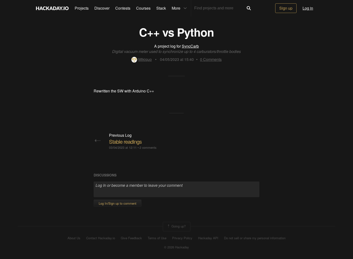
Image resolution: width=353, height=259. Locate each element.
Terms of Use (157, 238)
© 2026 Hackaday (176, 247)
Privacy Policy (182, 238)
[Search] (249, 8)
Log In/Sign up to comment (117, 203)
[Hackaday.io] (52, 8)
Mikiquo (145, 59)
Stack (161, 8)
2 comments (148, 147)
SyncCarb (190, 46)
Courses (143, 8)
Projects (82, 8)
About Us (73, 238)
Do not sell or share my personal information (255, 238)
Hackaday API (208, 238)
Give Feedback (131, 238)
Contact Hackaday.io (100, 238)
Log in (308, 8)
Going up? (178, 226)
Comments (211, 59)
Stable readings (125, 141)
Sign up (285, 8)
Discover (102, 8)
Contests (122, 8)
